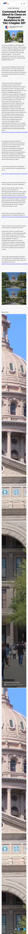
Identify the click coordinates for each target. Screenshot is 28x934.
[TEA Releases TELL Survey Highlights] (14, 501)
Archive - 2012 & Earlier (13, 8)
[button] (24, 3)
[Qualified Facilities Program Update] (14, 280)
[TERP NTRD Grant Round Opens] (14, 297)
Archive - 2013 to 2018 (9, 680)
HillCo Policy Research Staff (16, 26)
